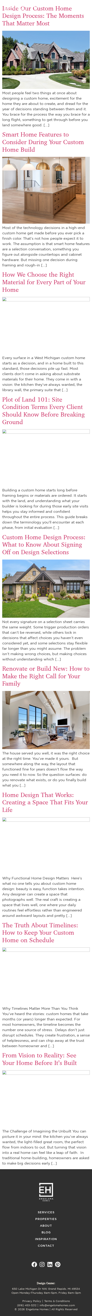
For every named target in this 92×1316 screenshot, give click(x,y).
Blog (46, 1232)
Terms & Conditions (57, 1301)
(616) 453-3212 (26, 1305)
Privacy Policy (31, 1301)
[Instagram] (42, 1264)
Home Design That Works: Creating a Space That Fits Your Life (45, 802)
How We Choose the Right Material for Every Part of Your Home (44, 282)
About (46, 1225)
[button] (84, 7)
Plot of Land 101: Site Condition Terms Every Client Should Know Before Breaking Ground (43, 410)
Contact (46, 1245)
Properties (46, 1219)
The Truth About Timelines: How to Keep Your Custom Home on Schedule (40, 932)
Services (46, 1212)
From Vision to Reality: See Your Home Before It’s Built (39, 1059)
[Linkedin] (50, 1264)
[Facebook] (34, 1264)
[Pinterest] (58, 1264)
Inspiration (46, 1239)
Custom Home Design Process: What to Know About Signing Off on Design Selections (44, 544)
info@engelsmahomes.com (57, 1305)
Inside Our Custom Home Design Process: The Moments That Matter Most (43, 15)
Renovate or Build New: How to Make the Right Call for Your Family (46, 676)
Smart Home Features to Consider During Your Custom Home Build (43, 141)
